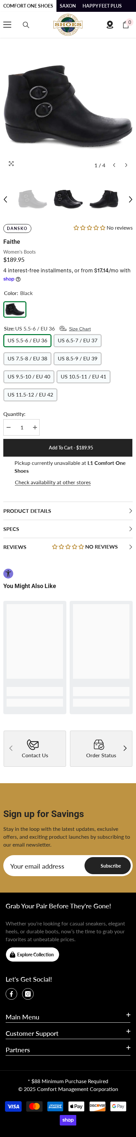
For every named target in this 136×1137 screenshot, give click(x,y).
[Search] (26, 25)
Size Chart (80, 328)
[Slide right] (125, 749)
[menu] (7, 25)
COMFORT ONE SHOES (28, 6)
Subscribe (111, 866)
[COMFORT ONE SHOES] (68, 25)
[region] (68, 473)
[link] (35, 691)
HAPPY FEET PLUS (102, 6)
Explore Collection (35, 954)
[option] (68, 107)
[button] (114, 165)
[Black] (14, 309)
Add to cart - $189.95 (69, 447)
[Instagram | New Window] (28, 994)
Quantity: (14, 414)
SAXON (68, 6)
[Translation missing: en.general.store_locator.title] (110, 25)
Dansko (17, 228)
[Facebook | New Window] (11, 994)
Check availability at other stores (53, 482)
